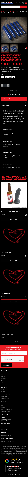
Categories (3, 375)
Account (3, 404)
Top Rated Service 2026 (14, 469)
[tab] (14, 98)
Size (2, 74)
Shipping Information (6, 411)
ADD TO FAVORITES (15, 94)
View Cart (3, 407)
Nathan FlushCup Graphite (10, 211)
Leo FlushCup (6, 252)
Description (6, 99)
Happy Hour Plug (7, 334)
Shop (6, 11)
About (2, 389)
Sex (10, 11)
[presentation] (2, 48)
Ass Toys (15, 11)
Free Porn (3, 380)
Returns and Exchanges (6, 409)
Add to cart (14, 90)
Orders (2, 406)
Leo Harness (5, 293)
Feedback (3, 384)
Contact (3, 391)
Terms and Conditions (6, 395)
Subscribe (6, 365)
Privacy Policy (4, 396)
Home (2, 11)
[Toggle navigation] (26, 3)
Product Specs (7, 102)
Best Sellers (3, 378)
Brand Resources (5, 398)
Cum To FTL (3, 376)
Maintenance (6, 105)
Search (24, 7)
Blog (2, 382)
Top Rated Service (17, 461)
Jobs (2, 393)
